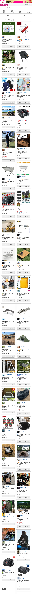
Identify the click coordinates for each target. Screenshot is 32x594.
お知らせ (20, 11)
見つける (12, 11)
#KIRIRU (4, 516)
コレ (5, 46)
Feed (4, 11)
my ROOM (28, 11)
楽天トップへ (28, 4)
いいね (12, 46)
